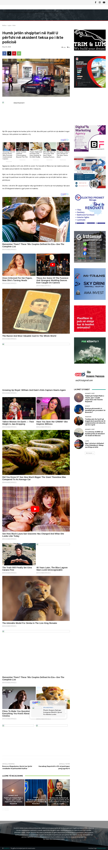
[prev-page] (3, 809)
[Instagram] (100, 2)
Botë (14, 25)
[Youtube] (104, 2)
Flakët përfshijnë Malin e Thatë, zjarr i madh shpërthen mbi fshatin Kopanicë (13, 801)
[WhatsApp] (19, 53)
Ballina (4, 25)
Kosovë (35, 797)
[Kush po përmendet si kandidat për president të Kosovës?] (36, 792)
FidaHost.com (101, 848)
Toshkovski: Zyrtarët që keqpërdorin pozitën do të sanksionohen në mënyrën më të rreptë (59, 801)
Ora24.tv (7, 848)
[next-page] (7, 809)
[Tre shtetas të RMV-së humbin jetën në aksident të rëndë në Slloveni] (79, 432)
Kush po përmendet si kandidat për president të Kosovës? (36, 802)
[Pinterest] (14, 53)
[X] (9, 53)
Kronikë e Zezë (13, 795)
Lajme (9, 25)
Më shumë (89, 453)
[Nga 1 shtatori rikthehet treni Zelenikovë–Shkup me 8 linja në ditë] (79, 444)
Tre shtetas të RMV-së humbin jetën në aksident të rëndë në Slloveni (95, 434)
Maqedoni (58, 795)
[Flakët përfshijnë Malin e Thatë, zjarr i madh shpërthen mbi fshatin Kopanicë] (13, 792)
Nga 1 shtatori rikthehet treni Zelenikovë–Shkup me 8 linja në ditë (94, 445)
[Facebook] (95, 2)
